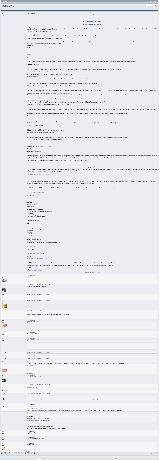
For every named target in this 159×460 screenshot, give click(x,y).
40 (28, 452)
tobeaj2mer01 (3, 393)
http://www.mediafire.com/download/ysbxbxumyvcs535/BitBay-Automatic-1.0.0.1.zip (45, 146)
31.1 (9, 5)
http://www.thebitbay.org (32, 257)
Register (11, 6)
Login (8, 6)
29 (20, 452)
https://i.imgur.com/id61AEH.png (30, 143)
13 (9, 452)
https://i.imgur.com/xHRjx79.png (30, 252)
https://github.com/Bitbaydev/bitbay (37, 151)
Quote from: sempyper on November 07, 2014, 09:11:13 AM (33, 339)
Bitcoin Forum (3, 453)
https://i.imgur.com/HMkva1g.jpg (92, 177)
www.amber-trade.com (28, 451)
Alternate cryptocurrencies (8, 453)
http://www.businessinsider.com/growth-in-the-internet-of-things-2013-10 (35, 192)
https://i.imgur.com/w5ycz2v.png (92, 167)
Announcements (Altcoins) (15, 453)
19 (13, 452)
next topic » (156, 453)
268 (37, 452)
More (12, 6)
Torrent (10, 5)
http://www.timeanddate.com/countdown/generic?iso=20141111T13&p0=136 (36, 268)
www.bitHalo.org (29, 54)
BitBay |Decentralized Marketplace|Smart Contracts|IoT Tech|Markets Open (28, 453)
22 (15, 452)
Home (3, 6)
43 (30, 452)
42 (29, 452)
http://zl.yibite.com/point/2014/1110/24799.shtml (32, 254)
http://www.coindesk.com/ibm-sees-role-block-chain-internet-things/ (35, 191)
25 (17, 452)
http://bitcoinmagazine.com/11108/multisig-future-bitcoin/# (34, 198)
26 (18, 452)
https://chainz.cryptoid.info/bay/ (92, 24)
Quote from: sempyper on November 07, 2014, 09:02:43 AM (33, 322)
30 (21, 452)
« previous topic (153, 453)
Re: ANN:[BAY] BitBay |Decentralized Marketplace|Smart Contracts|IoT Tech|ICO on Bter (39, 284)
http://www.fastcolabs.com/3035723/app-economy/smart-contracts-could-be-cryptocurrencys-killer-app (39, 174)
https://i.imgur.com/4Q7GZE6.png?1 (31, 246)
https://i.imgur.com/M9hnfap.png (30, 195)
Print (156, 452)
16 (11, 452)
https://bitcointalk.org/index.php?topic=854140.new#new (35, 270)
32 (22, 452)
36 (25, 452)
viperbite (3, 294)
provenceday (3, 284)
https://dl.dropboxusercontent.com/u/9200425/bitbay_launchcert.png (92, 272)
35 (24, 452)
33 (23, 452)
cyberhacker (3, 384)
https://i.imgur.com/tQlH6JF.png (92, 14)
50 (35, 452)
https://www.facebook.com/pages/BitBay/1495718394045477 (39, 258)
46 (32, 452)
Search (7, 6)
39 (27, 452)
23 (16, 452)
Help (5, 6)
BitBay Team (3, 310)
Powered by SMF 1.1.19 (75, 458)
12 (8, 452)
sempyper (3, 300)
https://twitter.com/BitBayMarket (33, 259)
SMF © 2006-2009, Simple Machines (82, 458)
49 (34, 452)
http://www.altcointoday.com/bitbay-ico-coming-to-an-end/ (34, 253)
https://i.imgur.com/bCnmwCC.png (92, 166)
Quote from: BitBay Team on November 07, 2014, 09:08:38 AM (33, 321)
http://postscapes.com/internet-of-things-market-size (109, 187)
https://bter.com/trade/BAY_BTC (92, 21)
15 (10, 452)
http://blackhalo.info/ (30, 316)
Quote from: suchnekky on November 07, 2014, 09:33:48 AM (33, 386)
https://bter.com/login (30, 230)
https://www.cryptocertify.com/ (57, 363)
